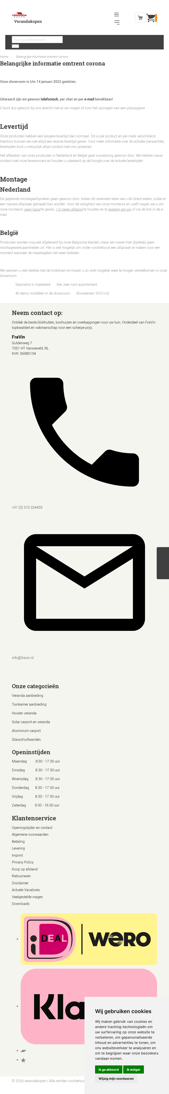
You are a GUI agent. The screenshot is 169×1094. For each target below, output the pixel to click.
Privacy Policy (23, 862)
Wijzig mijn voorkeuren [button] (116, 1078)
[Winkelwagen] (140, 18)
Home (4, 57)
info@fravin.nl (23, 657)
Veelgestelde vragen (27, 896)
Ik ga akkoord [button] (109, 1069)
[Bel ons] (163, 559)
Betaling (18, 841)
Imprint (17, 855)
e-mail (89, 99)
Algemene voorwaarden (30, 834)
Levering (18, 848)
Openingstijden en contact (32, 827)
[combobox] (37, 39)
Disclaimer (20, 883)
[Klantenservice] (163, 566)
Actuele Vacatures (26, 889)
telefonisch (49, 99)
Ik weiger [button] (133, 1069)
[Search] (15, 46)
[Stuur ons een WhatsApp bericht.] (163, 552)
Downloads (20, 903)
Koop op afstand (25, 869)
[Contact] (163, 574)
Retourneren (21, 876)
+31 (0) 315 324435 (27, 507)
